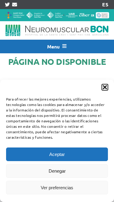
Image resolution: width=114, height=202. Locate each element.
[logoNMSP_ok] (57, 24)
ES (105, 4)
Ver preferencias (57, 187)
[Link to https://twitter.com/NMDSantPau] (7, 4)
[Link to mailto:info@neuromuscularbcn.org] (14, 4)
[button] (105, 87)
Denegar (57, 171)
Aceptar (57, 154)
